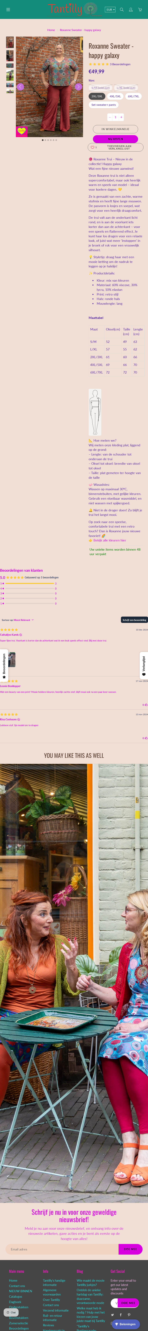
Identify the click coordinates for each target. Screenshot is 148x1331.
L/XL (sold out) (126, 87)
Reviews (48, 1325)
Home (51, 30)
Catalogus (15, 1296)
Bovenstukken (18, 1318)
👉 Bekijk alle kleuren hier (107, 540)
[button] (10, 42)
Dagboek (15, 1302)
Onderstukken (18, 1307)
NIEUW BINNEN (20, 1291)
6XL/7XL (133, 96)
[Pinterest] (129, 1315)
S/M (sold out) (101, 87)
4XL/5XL (115, 96)
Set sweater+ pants (104, 104)
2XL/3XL (97, 96)
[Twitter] (112, 1315)
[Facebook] (121, 1315)
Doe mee (130, 1249)
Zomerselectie (18, 1323)
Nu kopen (115, 139)
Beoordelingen (19, 1328)
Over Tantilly (51, 1300)
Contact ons (17, 1286)
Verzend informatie (56, 1310)
